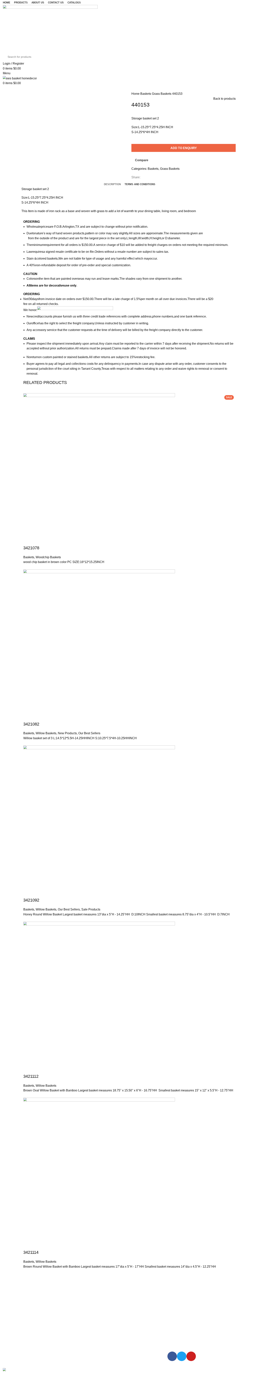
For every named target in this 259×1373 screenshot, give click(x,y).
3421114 (30, 1252)
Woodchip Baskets (48, 557)
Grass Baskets (162, 93)
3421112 (30, 1076)
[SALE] (99, 821)
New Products (67, 733)
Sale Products (90, 909)
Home (135, 93)
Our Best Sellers (89, 733)
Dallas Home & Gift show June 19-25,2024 (55, 1307)
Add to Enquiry (183, 148)
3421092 (31, 900)
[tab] (112, 184)
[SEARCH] (250, 56)
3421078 (31, 548)
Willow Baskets (46, 733)
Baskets (146, 93)
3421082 (31, 724)
